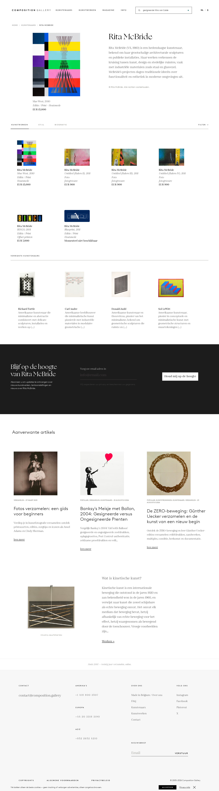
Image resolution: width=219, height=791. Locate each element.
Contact (136, 720)
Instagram (182, 695)
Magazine (109, 10)
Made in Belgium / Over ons (146, 695)
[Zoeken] (188, 10)
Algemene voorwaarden (63, 780)
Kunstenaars (64, 10)
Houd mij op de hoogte (180, 376)
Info (124, 10)
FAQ (133, 701)
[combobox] (164, 10)
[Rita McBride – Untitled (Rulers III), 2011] (124, 153)
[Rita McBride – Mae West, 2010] (29, 153)
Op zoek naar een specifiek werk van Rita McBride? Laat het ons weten (109, 412)
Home (15, 25)
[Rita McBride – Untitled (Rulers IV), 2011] (171, 153)
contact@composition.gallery (40, 695)
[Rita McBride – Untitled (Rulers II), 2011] (77, 153)
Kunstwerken (87, 10)
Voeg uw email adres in (93, 369)
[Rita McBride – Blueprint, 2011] (77, 209)
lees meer (19, 539)
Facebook (182, 701)
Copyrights (26, 780)
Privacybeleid (101, 780)
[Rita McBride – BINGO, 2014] (29, 209)
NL (202, 10)
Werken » (108, 641)
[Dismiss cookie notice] (194, 787)
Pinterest (182, 707)
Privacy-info (184, 787)
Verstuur (181, 753)
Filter (202, 125)
